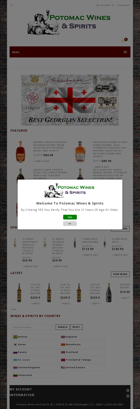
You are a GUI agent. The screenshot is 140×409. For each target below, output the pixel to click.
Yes (70, 217)
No (70, 223)
